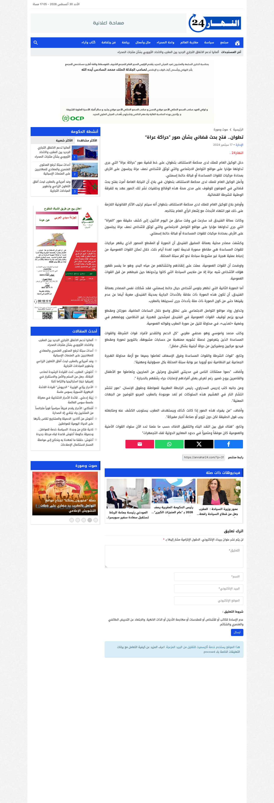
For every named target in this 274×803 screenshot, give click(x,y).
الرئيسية (237, 42)
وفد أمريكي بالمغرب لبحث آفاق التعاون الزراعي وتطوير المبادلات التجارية (51, 186)
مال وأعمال (143, 42)
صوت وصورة (221, 129)
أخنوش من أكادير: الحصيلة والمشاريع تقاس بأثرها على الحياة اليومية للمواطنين (63, 421)
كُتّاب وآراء (88, 42)
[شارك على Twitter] (199, 444)
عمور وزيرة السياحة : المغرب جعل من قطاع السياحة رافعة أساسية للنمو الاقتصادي (219, 514)
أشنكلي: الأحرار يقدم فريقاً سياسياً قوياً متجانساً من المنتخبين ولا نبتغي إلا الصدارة (64, 410)
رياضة (126, 42)
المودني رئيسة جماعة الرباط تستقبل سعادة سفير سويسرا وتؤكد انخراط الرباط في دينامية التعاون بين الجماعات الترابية (128, 520)
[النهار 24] (214, 23)
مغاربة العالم (189, 42)
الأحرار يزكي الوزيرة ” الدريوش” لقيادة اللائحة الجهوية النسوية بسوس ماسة (66, 389)
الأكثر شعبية (64, 140)
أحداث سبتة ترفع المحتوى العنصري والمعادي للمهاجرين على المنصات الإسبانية (52, 169)
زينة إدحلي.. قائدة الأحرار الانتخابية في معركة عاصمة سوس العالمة (65, 400)
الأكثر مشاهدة (87, 140)
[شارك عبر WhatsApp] (169, 444)
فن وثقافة (108, 42)
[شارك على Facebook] (228, 444)
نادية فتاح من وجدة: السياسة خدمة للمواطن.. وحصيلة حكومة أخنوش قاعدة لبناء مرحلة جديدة (64, 432)
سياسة (209, 42)
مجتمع (224, 42)
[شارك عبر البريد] (140, 444)
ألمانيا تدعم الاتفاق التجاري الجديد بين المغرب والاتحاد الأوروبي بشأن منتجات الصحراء (52, 152)
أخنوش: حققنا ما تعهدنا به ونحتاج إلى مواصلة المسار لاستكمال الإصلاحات (65, 442)
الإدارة (239, 144)
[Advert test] (65, 262)
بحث (36, 42)
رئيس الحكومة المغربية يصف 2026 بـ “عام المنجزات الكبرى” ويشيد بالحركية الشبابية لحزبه (173, 512)
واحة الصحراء (165, 42)
